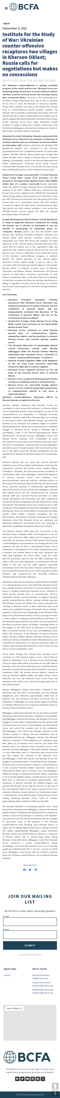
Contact (7, 975)
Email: (6, 916)
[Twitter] (22, 1079)
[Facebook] (17, 1079)
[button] (6, 8)
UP (55, 1086)
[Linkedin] (32, 1079)
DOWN (55, 1093)
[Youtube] (27, 1079)
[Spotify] (38, 1079)
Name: (6, 929)
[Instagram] (43, 1079)
